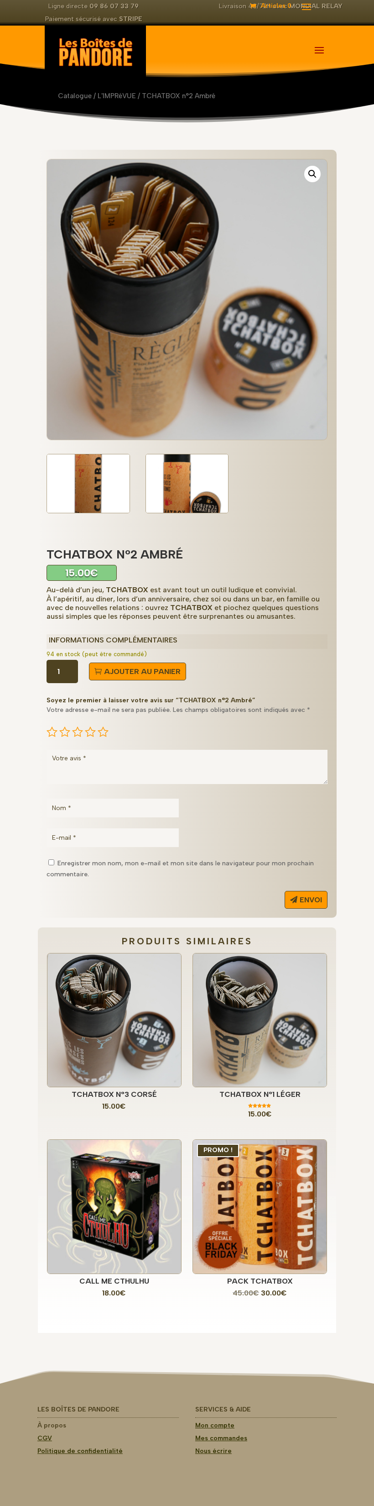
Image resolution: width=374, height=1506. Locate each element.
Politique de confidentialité (80, 1451)
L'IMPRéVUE (117, 96)
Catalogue (75, 96)
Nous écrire (213, 1451)
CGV (44, 1438)
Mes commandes (221, 1438)
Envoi (311, 899)
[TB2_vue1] (88, 511)
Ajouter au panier (142, 671)
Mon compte (214, 1425)
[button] (312, 174)
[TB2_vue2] (187, 511)
